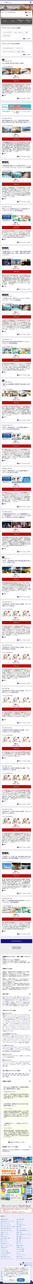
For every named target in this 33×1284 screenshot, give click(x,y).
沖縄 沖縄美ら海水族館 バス (22, 1230)
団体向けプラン (17, 1005)
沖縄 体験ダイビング (20, 1224)
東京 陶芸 (18, 1239)
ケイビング (7, 1036)
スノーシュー (5, 1061)
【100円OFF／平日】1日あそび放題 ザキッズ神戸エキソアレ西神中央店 (16, 691)
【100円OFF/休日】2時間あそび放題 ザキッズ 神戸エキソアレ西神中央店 (16, 730)
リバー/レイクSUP (8, 1050)
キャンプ (18, 1252)
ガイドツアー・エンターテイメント (17, 1001)
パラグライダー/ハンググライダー (10, 1055)
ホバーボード (5, 1026)
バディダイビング (24, 1029)
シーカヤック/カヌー (21, 1016)
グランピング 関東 (20, 1249)
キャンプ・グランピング (9, 51)
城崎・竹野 (14, 1073)
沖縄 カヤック (19, 1221)
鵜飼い (12, 1048)
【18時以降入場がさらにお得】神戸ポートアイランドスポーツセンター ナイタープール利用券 (16, 166)
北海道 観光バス (4, 1247)
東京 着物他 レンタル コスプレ (23, 1238)
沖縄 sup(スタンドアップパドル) (7, 1221)
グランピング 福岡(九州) (5, 1252)
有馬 (6, 1075)
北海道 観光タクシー (20, 1245)
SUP (27, 32)
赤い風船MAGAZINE (7, 1091)
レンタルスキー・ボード (15, 1064)
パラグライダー (6, 35)
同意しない (12, 1280)
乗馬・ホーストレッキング (17, 1036)
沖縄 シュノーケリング (5, 1224)
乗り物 (7, 999)
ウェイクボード (14, 1028)
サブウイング (22, 1028)
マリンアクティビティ (8, 48)
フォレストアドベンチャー (13, 1039)
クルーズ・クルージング (12, 1029)
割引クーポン (25, 1005)
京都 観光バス (19, 1236)
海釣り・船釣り (21, 51)
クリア (29, 15)
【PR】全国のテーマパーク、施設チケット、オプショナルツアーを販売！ (16, 112)
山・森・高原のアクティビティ (20, 997)
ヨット (7, 1028)
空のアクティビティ (17, 998)
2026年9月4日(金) (11, 12)
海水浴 (17, 1017)
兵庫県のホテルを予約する (8, 1149)
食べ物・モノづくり (14, 999)
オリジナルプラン (21, 1004)
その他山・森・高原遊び (23, 1042)
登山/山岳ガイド (6, 1035)
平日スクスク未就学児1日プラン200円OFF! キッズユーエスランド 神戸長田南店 (16, 209)
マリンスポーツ (10, 1017)
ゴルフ (26, 1038)
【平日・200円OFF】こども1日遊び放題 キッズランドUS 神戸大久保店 (16, 471)
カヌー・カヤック (18, 32)
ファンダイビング (15, 1014)
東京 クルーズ (4, 1239)
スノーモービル (10, 1063)
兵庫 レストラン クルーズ (6, 1245)
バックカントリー (14, 1061)
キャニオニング (22, 1047)
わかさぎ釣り (19, 1063)
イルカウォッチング (9, 1020)
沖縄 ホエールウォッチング (6, 1230)
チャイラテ (6, 1108)
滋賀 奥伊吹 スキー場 (5, 1256)
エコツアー (23, 1039)
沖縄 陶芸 (18, 1226)
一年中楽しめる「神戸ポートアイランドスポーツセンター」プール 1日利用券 (16, 299)
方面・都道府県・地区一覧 (27, 1264)
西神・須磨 (16, 1075)
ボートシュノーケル (24, 1025)
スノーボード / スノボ (20, 1254)
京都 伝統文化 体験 (5, 1238)
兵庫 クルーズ (19, 1243)
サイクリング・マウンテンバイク (16, 1038)
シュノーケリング (7, 32)
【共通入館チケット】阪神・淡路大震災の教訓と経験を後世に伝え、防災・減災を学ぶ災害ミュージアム (16, 253)
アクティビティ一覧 (28, 1262)
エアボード (24, 1064)
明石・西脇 (22, 1075)
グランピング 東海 (20, 1251)
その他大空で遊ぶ (10, 1057)
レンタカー (10, 1005)
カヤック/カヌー (14, 1047)
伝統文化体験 (13, 1004)
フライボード (8, 1022)
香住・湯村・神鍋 (6, 1073)
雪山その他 (25, 1063)
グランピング (3, 1249)
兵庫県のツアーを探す (20, 1149)
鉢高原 (19, 1073)
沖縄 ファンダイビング (21, 1228)
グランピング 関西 (4, 1251)
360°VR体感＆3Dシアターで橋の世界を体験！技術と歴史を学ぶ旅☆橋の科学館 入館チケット (16, 121)
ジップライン (14, 1041)
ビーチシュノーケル (13, 1025)
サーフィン (18, 1020)
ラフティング (5, 1047)
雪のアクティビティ (7, 1060)
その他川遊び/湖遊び (15, 1051)
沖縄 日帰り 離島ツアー (6, 1228)
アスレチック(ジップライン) (6, 1258)
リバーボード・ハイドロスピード (23, 1048)
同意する (21, 1280)
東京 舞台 (18, 1241)
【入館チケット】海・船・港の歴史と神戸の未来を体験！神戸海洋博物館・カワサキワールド (16, 857)
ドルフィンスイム (16, 1022)
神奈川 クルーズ (4, 1236)
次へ (14, 947)
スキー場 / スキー (4, 1254)
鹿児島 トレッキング (5, 1234)
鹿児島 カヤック (4, 1232)
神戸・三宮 (4, 12)
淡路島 (7, 1076)
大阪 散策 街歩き (20, 1219)
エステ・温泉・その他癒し (8, 1002)
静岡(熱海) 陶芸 (4, 1219)
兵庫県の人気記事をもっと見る (17, 1142)
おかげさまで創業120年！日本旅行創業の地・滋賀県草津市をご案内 (16, 1088)
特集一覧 (29, 1202)
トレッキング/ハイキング (17, 1035)
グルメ (27, 1001)
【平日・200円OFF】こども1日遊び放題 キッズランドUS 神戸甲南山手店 (16, 428)
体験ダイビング (6, 1014)
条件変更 (29, 12)
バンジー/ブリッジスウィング (9, 1042)
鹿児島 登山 (19, 1232)
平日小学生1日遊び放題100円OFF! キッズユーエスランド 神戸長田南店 (16, 342)
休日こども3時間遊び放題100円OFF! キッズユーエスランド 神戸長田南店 (16, 901)
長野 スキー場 (19, 1256)
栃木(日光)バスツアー (5, 1243)
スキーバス (5, 1064)
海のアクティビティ (7, 997)
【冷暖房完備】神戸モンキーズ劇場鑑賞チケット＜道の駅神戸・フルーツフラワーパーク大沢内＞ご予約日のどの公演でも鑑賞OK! (16, 515)
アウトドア (19, 48)
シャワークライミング (19, 1050)
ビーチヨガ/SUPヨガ (15, 1023)
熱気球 (21, 1055)
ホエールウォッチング (25, 1017)
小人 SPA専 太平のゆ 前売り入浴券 (12, 63)
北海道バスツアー (20, 1247)
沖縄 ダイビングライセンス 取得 (8, 1226)
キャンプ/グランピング (24, 1041)
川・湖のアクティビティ (8, 1045)
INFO (5, 95)
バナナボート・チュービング (17, 1026)
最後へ (18, 947)
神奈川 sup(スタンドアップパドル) (23, 1234)
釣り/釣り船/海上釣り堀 (9, 1019)
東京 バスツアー (4, 1241)
